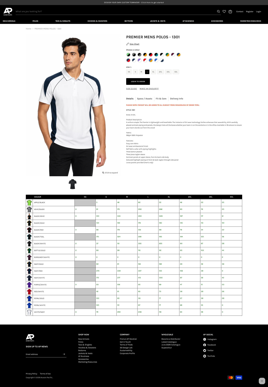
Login (258, 11)
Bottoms (129, 21)
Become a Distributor (170, 339)
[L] (147, 75)
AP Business (188, 21)
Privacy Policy (31, 374)
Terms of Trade (126, 345)
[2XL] (160, 75)
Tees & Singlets (62, 21)
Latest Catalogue (169, 342)
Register (249, 11)
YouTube (211, 356)
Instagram (212, 339)
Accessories (217, 21)
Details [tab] (129, 98)
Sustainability (126, 350)
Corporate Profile (127, 353)
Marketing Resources (250, 21)
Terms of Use (45, 374)
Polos (35, 21)
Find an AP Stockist (128, 339)
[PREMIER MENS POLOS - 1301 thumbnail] (72, 184)
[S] (135, 75)
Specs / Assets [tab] (144, 98)
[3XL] (168, 75)
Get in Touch (125, 342)
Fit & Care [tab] (161, 98)
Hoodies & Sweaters (97, 21)
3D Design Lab (126, 347)
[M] (142, 75)
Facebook (211, 345)
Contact (239, 11)
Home (28, 29)
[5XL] (176, 75)
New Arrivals (9, 21)
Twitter (210, 350)
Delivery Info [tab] (176, 98)
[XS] (129, 75)
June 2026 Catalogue (170, 345)
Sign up (64, 354)
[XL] (154, 75)
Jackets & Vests (157, 21)
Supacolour (166, 347)
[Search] (218, 11)
